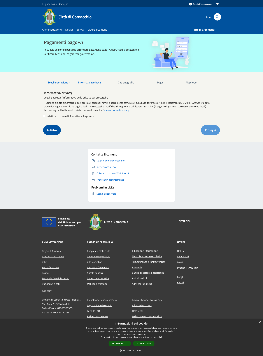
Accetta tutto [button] (119, 343)
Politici (45, 273)
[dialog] (131, 337)
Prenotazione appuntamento (102, 300)
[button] (131, 350)
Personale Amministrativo (55, 278)
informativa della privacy (116, 110)
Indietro (52, 130)
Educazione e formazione (145, 251)
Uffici (44, 262)
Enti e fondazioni (50, 267)
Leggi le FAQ (93, 311)
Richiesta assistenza (97, 316)
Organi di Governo (51, 251)
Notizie (180, 251)
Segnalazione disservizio (99, 305)
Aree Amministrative (53, 256)
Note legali (137, 311)
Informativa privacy (142, 305)
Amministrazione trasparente (147, 300)
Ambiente (137, 267)
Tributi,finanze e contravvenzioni (149, 262)
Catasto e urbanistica (98, 278)
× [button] (259, 322)
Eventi (180, 282)
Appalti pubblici (95, 273)
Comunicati (183, 256)
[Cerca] (217, 17)
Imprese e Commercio (98, 267)
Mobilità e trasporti (97, 284)
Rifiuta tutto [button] (144, 343)
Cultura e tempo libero (98, 256)
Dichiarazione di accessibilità (147, 316)
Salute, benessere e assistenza (148, 273)
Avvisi (180, 262)
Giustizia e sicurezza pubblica (147, 256)
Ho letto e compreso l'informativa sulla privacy (70, 116)
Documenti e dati (51, 284)
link (160, 337)
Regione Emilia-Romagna (55, 4)
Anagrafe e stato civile (98, 251)
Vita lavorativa (94, 262)
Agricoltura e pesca (142, 283)
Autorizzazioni (139, 278)
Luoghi (180, 277)
